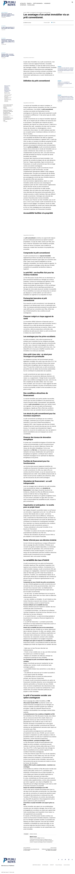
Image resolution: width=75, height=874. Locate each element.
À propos (26, 834)
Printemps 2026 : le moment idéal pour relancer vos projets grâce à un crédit (7, 55)
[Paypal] (65, 859)
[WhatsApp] (19, 21)
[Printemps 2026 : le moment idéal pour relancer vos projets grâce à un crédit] (8, 62)
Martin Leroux (7, 92)
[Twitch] (68, 859)
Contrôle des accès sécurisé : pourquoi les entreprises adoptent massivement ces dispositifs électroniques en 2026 (65, 69)
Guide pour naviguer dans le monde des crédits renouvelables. (49, 850)
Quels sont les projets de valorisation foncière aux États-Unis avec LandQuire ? (8, 15)
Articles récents (33, 834)
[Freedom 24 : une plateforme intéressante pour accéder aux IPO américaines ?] (66, 77)
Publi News (42, 837)
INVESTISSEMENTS (4, 12)
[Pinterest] (19, 19)
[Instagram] (62, 859)
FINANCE (28, 12)
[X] (19, 16)
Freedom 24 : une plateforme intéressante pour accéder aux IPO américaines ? (65, 83)
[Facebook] (19, 13)
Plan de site (11, 872)
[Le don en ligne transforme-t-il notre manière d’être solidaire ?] (8, 34)
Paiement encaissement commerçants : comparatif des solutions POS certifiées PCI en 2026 (7, 41)
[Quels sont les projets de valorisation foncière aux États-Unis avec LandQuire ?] (8, 21)
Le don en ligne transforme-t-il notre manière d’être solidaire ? (8, 28)
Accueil (24, 12)
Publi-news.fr (6, 872)
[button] (72, 2)
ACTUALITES (3, 38)
